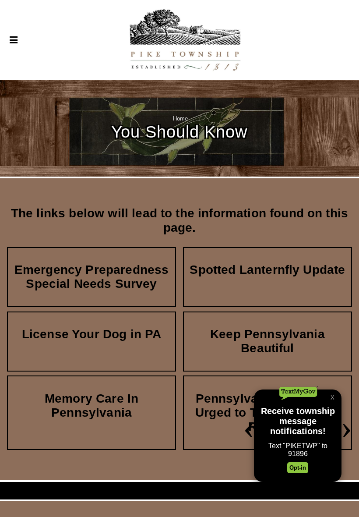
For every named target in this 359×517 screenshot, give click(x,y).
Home (180, 118)
